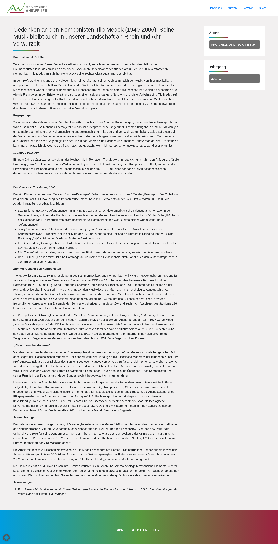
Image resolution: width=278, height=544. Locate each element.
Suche (262, 8)
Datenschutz (148, 530)
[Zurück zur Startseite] (27, 7)
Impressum (125, 530)
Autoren (232, 8)
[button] (6, 537)
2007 (214, 78)
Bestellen (248, 8)
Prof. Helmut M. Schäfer (231, 44)
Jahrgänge (216, 8)
